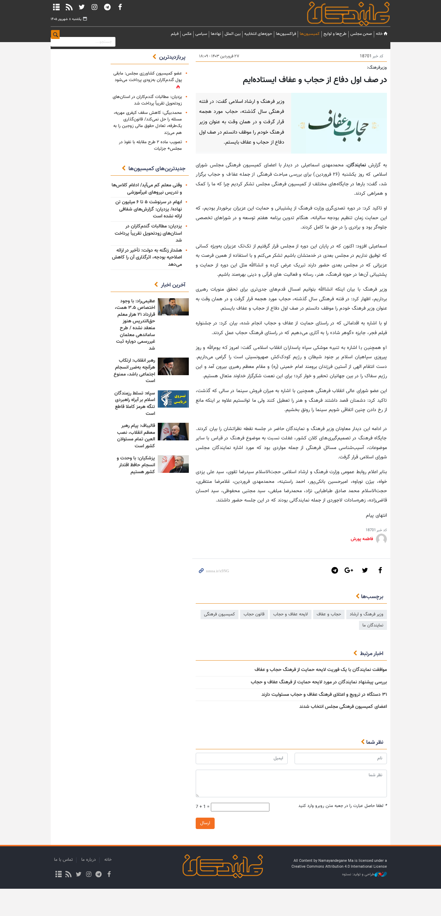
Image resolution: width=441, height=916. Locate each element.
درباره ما (88, 859)
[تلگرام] (107, 6)
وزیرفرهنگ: (377, 67)
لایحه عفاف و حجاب (290, 614)
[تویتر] (81, 6)
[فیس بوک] (119, 6)
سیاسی (201, 34)
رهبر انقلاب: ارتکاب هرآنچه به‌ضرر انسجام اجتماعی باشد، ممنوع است (134, 371)
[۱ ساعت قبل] (173, 307)
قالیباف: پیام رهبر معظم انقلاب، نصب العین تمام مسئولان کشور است (136, 436)
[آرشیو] (56, 6)
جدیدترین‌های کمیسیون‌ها (157, 169)
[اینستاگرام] (94, 6)
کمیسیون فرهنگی (219, 614)
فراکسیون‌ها (286, 34)
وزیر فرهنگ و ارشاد (366, 614)
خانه (379, 34)
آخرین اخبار (173, 285)
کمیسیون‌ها (310, 34)
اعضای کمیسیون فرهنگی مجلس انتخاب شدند (343, 707)
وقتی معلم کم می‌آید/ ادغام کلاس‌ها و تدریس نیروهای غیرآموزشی (147, 189)
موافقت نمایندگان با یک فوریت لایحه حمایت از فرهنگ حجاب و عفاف (321, 670)
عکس (187, 34)
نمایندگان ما (372, 625)
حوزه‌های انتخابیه (258, 34)
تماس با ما (63, 859)
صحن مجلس (361, 34)
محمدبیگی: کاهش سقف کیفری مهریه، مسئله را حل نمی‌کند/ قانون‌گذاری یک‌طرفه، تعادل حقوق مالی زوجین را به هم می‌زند (147, 122)
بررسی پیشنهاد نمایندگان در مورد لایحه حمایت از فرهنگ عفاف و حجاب (319, 682)
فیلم (174, 34)
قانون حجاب (254, 614)
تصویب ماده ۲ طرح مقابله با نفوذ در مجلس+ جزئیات (150, 145)
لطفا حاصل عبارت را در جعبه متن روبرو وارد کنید (342, 806)
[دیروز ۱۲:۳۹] (173, 366)
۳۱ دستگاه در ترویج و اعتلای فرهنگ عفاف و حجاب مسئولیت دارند (324, 695)
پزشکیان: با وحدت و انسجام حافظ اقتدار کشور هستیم (136, 465)
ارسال (205, 823)
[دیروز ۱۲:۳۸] (173, 464)
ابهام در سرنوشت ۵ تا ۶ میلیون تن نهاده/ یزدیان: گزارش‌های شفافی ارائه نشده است (148, 209)
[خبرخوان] (68, 6)
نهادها (216, 34)
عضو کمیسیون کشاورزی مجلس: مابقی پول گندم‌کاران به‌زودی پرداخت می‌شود (147, 77)
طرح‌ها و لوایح (335, 34)
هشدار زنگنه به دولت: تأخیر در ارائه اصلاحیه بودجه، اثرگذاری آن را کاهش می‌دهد (147, 258)
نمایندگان (338, 13)
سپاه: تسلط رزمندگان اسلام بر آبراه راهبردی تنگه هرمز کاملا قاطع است (134, 404)
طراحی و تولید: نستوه (358, 874)
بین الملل (232, 34)
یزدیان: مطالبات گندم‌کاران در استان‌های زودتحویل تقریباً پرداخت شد (147, 100)
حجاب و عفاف (329, 614)
